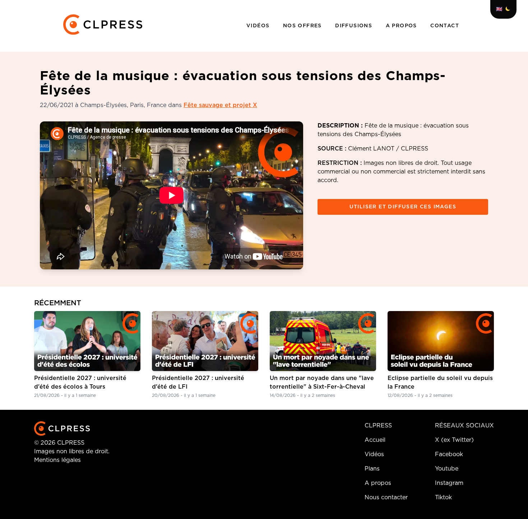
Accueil (375, 440)
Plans (372, 469)
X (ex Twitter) (454, 440)
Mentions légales (57, 460)
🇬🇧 (499, 9)
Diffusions (354, 25)
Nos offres (303, 25)
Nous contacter (386, 497)
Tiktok (443, 497)
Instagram (449, 483)
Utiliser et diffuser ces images (402, 206)
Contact (444, 25)
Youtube (446, 469)
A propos (402, 25)
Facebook (449, 454)
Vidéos (259, 25)
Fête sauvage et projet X (220, 105)
